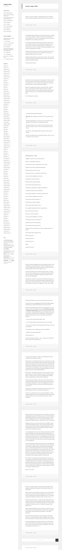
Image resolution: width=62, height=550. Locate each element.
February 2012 (6, 69)
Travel (6, 260)
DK (4, 46)
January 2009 (6, 116)
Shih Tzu (10, 256)
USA (13, 260)
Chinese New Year (11, 242)
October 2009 (6, 100)
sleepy (5, 44)
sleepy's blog (7, 4)
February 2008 (6, 136)
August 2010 (6, 84)
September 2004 (6, 211)
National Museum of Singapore (8, 251)
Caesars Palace (10, 241)
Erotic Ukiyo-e (11, 43)
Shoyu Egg (6, 257)
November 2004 (6, 207)
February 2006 (6, 180)
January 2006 (6, 182)
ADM (11, 240)
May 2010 (5, 87)
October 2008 (6, 122)
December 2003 (6, 227)
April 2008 (5, 133)
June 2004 (5, 216)
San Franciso (6, 256)
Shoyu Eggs (8, 41)
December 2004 (6, 205)
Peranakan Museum (11, 252)
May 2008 (5, 131)
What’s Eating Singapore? (8, 12)
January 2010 (6, 94)
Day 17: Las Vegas (7, 24)
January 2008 (6, 138)
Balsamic (5, 241)
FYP (13, 244)
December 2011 (6, 71)
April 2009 (5, 111)
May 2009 (5, 109)
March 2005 (6, 200)
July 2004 (5, 214)
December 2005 (6, 183)
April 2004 (5, 220)
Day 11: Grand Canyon (7, 31)
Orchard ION (6, 252)
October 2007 (6, 144)
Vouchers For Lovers (9, 59)
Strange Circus (9, 54)
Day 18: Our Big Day (7, 22)
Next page (56, 540)
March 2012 (6, 67)
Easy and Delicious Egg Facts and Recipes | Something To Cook (8, 49)
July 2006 (5, 171)
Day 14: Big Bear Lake (7, 27)
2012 (9, 240)
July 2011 (5, 80)
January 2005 (6, 203)
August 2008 (6, 125)
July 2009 (5, 105)
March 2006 (6, 178)
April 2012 (5, 65)
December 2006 (6, 162)
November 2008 (6, 120)
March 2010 (6, 91)
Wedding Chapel (6, 263)
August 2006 (6, 169)
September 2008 (6, 124)
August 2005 (6, 191)
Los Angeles (6, 248)
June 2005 (5, 194)
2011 (6, 240)
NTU (13, 251)
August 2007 (6, 147)
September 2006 (6, 167)
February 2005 (6, 202)
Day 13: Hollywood (7, 29)
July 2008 (5, 127)
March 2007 (6, 156)
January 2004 (6, 225)
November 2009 (6, 98)
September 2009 (6, 102)
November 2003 (6, 229)
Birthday (7, 241)
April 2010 (5, 89)
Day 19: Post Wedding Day (8, 20)
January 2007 (6, 160)
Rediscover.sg (5, 255)
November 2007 (6, 142)
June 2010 (5, 85)
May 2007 (5, 153)
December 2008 (6, 118)
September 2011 (6, 76)
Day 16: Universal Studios (8, 26)
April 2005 (5, 198)
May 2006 (5, 174)
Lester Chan (6, 56)
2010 (4, 240)
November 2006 (6, 163)
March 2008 (6, 134)
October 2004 (6, 209)
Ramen (12, 253)
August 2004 (6, 212)
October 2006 (6, 165)
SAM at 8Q (8, 255)
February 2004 (6, 223)
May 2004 (5, 218)
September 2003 (6, 232)
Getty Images (37, 303)
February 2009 (6, 114)
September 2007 (6, 145)
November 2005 (6, 185)
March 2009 (6, 113)
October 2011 (6, 75)
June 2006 (5, 173)
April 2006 (5, 176)
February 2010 (6, 93)
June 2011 (5, 82)
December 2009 (6, 96)
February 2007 (6, 158)
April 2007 (5, 154)
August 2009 (6, 104)
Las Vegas (10, 247)
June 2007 (5, 151)
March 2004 (6, 222)
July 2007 (5, 149)
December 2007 (6, 140)
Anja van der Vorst (7, 38)
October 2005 (6, 187)
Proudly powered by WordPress (31, 547)
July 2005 (5, 193)
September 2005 (6, 189)
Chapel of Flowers (6, 242)
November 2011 (6, 73)
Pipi (4, 253)
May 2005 (5, 196)
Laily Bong (6, 247)
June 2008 (5, 129)
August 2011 (6, 78)
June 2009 (5, 107)
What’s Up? (8, 52)
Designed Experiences (7, 244)
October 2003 (6, 231)
